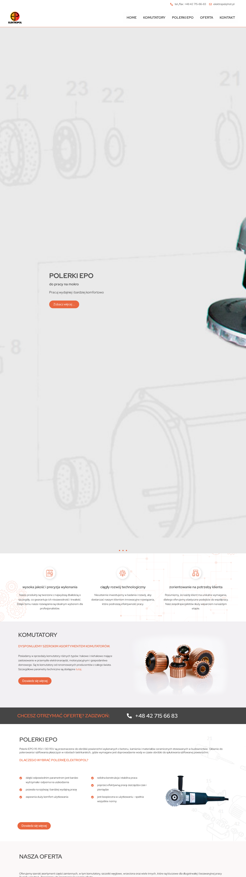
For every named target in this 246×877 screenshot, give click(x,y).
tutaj (78, 669)
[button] (119, 550)
